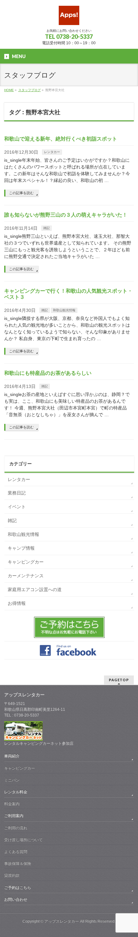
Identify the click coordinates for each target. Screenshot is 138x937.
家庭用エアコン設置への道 (35, 589)
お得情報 (17, 603)
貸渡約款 (12, 875)
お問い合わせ (15, 899)
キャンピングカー (26, 561)
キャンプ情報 (21, 548)
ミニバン (12, 780)
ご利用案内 (13, 815)
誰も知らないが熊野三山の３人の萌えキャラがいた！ (65, 215)
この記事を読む (21, 193)
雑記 (46, 228)
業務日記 (17, 492)
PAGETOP (119, 680)
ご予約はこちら (17, 887)
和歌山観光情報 (64, 310)
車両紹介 (12, 756)
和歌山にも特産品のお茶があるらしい (47, 373)
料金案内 (12, 804)
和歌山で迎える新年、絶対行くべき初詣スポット (60, 139)
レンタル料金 (15, 792)
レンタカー (52, 152)
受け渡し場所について (23, 840)
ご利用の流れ (15, 828)
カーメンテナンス (26, 575)
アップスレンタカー (61, 921)
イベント (17, 506)
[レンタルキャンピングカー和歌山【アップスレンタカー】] (69, 17)
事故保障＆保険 (17, 863)
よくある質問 (15, 851)
